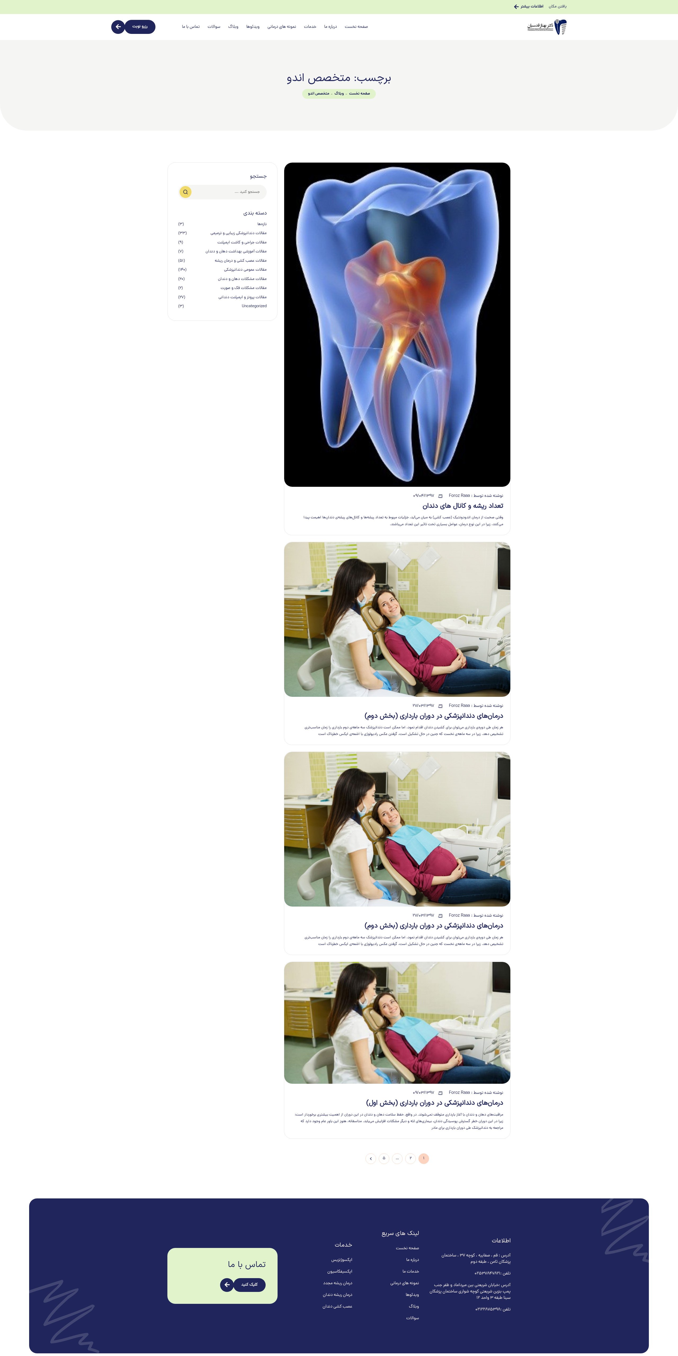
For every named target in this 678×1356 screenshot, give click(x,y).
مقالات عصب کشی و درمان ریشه (241, 261)
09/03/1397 (423, 1093)
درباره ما (330, 27)
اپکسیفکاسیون (339, 1272)
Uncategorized (254, 307)
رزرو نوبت (140, 27)
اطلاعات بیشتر (532, 7)
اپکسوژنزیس (341, 1260)
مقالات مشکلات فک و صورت (244, 288)
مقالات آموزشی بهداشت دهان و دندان (236, 252)
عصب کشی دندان (337, 1307)
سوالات (214, 27)
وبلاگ (233, 27)
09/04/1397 (423, 496)
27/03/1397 (423, 706)
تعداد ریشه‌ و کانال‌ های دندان (463, 506)
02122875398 (487, 1309)
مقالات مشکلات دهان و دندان (242, 279)
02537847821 (487, 1273)
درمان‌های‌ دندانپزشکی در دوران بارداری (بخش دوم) (434, 716)
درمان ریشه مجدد (337, 1283)
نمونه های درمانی (281, 27)
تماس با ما (191, 27)
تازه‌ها (262, 225)
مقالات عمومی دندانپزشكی (245, 270)
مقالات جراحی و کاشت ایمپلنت (242, 243)
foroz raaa (459, 496)
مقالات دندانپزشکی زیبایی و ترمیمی (239, 234)
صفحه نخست (356, 27)
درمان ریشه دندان (337, 1295)
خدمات (310, 27)
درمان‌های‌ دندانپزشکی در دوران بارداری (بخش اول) (434, 1103)
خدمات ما (411, 1272)
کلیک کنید (249, 1285)
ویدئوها (253, 27)
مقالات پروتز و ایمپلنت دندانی (242, 298)
